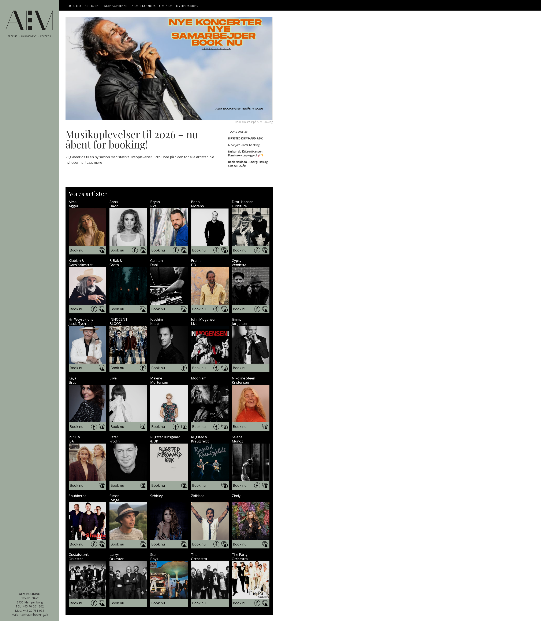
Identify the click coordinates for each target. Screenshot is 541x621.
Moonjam (198, 378)
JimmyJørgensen (240, 321)
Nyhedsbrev (187, 6)
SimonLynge (114, 498)
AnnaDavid (113, 204)
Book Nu (73, 6)
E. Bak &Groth (115, 263)
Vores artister (88, 193)
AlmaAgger (73, 204)
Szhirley (156, 496)
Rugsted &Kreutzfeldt (200, 439)
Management (116, 6)
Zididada (197, 496)
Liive (113, 378)
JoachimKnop (156, 321)
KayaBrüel (73, 380)
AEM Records (143, 6)
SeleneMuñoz (237, 439)
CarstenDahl (156, 263)
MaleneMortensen (159, 380)
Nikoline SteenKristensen (243, 380)
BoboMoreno (197, 204)
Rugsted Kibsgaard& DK (165, 439)
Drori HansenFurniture (242, 204)
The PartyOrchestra (240, 557)
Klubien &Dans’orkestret (81, 263)
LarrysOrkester (116, 557)
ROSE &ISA (74, 439)
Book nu (76, 250)
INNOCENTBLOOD (118, 321)
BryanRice (155, 204)
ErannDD (196, 263)
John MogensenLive (203, 321)
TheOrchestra (199, 557)
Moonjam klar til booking (244, 145)
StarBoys (154, 557)
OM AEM (166, 6)
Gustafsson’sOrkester (79, 557)
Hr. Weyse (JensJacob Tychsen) (81, 321)
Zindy (236, 496)
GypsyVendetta (239, 263)
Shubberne (77, 496)
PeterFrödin (114, 439)
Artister (93, 6)
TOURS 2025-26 (237, 131)
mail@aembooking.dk (33, 615)
